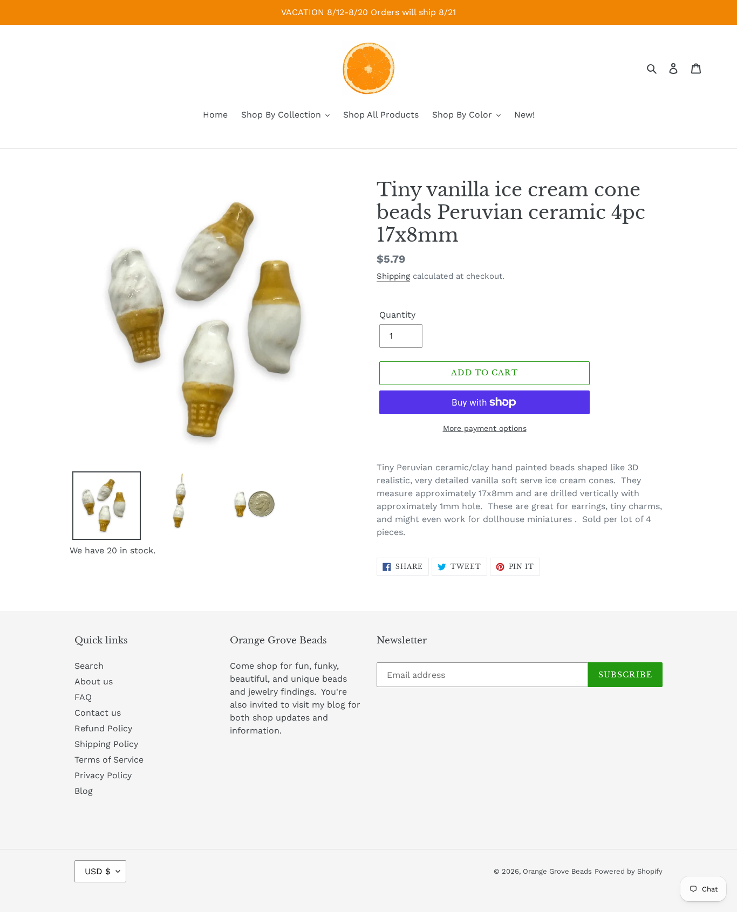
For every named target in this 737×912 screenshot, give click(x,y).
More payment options (485, 428)
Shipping (393, 276)
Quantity (397, 315)
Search (89, 666)
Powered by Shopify (629, 871)
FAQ (83, 697)
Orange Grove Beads (557, 871)
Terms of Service (109, 760)
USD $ (98, 871)
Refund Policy (103, 728)
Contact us (97, 713)
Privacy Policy (103, 775)
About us (93, 681)
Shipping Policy (106, 744)
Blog (83, 791)
